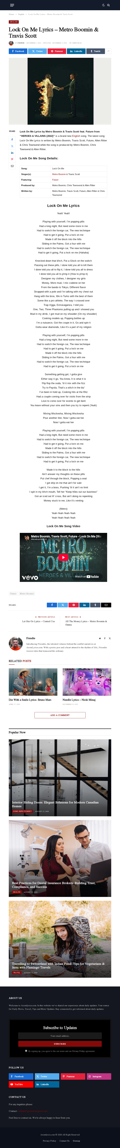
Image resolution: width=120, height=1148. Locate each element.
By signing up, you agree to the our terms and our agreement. (61, 1051)
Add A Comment (60, 715)
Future (55, 180)
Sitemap (76, 1140)
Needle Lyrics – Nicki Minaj (79, 699)
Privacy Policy (78, 1051)
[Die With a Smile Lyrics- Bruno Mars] (33, 682)
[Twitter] (12, 146)
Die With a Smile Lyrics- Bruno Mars (30, 699)
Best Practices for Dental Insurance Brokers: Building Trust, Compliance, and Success (53, 885)
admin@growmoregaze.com (33, 1111)
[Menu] (12, 5)
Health (16, 892)
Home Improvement (22, 811)
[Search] (108, 5)
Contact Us (65, 1140)
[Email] (12, 166)
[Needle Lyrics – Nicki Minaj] (87, 682)
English (14, 22)
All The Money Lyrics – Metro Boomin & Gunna (86, 623)
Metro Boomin (59, 174)
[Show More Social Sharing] (108, 51)
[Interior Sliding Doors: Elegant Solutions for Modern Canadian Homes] (60, 777)
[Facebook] (12, 139)
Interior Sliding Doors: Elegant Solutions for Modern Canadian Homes (55, 804)
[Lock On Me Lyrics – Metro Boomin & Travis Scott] (60, 91)
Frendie (21, 43)
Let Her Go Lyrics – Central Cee (38, 621)
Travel (16, 972)
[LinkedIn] (12, 152)
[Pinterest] (12, 159)
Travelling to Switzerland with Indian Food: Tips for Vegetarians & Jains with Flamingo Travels (58, 965)
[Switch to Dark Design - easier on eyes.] (103, 5)
